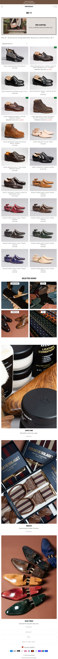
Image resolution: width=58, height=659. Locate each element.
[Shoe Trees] (29, 577)
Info (28, 637)
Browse (29, 531)
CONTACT (28, 632)
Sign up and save (28, 641)
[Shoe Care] (29, 386)
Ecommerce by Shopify (31, 657)
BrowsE (29, 436)
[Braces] (29, 482)
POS (23, 657)
